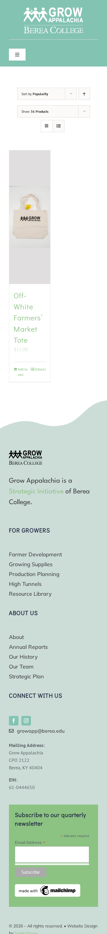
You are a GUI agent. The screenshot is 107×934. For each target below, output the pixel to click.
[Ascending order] (84, 94)
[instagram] (26, 720)
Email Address (30, 842)
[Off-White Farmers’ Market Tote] (29, 217)
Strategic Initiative (36, 491)
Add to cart (22, 372)
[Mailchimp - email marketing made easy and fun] (47, 886)
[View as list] (58, 126)
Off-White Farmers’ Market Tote (28, 318)
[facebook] (13, 720)
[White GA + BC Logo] (53, 10)
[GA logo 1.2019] (25, 453)
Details (40, 369)
